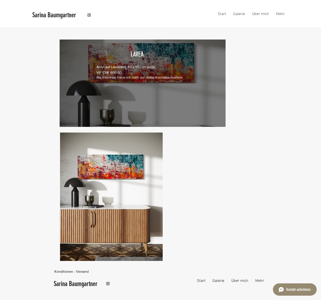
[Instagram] (89, 15)
